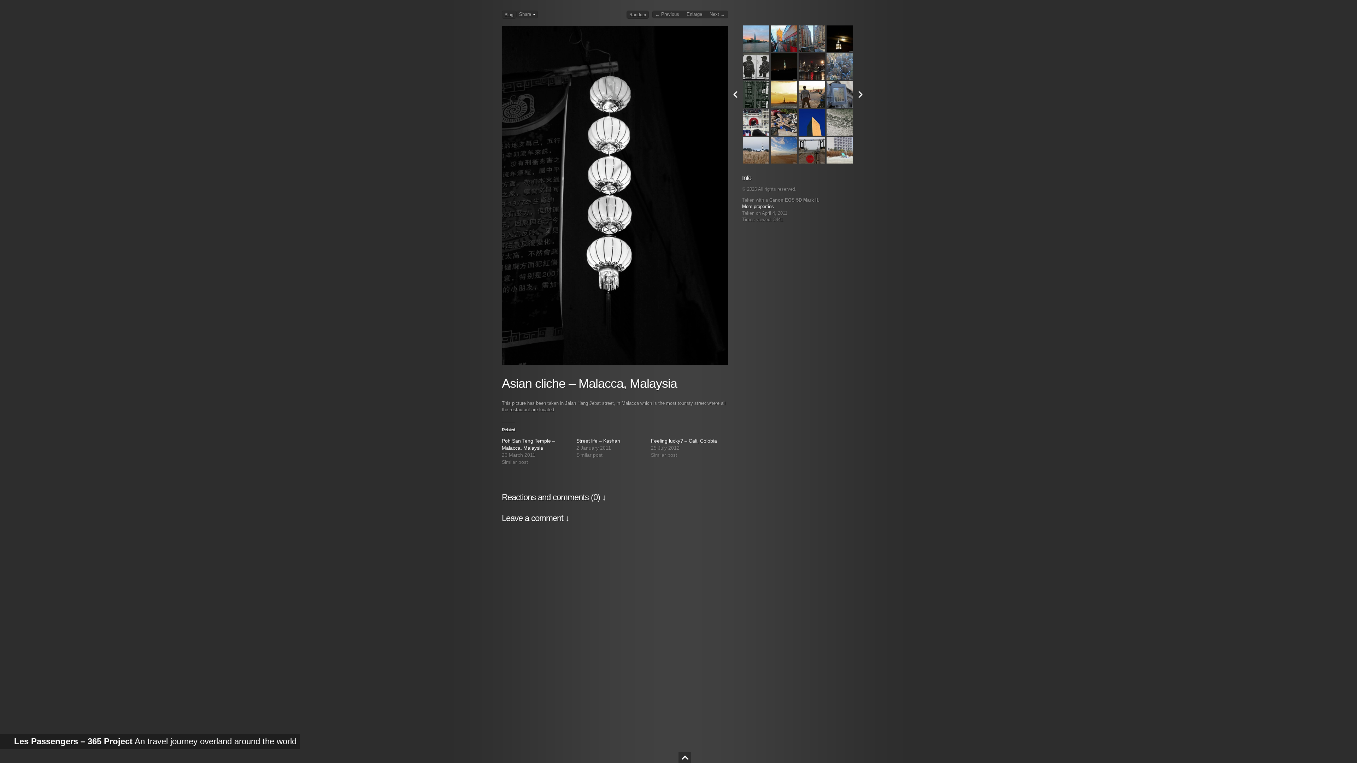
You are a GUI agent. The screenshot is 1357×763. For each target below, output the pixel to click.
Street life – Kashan (598, 441)
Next (860, 94)
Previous (735, 94)
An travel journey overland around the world (155, 741)
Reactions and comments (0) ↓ (554, 497)
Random (637, 14)
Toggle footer (684, 757)
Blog (509, 14)
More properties (758, 206)
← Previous (667, 14)
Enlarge (694, 14)
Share (525, 14)
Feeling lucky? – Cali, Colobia (684, 441)
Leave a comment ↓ (535, 518)
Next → (717, 14)
